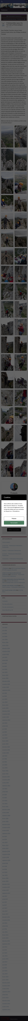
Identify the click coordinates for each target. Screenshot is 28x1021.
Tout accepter (14, 522)
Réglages (14, 518)
